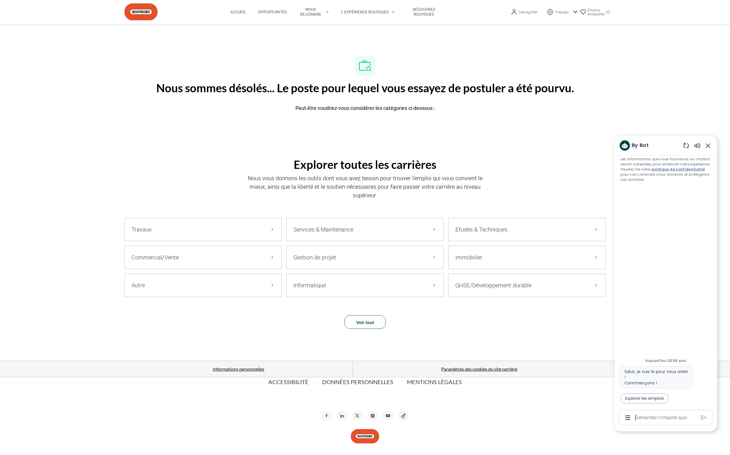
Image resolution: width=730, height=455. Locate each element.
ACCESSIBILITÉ (288, 381)
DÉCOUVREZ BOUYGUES (424, 12)
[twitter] (357, 415)
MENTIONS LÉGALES (434, 381)
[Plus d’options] (627, 417)
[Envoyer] (703, 417)
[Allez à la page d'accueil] (141, 11)
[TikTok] (403, 415)
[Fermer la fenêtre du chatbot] (708, 145)
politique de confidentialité (678, 169)
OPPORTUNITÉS (272, 12)
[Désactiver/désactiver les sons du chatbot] (697, 145)
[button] (524, 12)
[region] (666, 281)
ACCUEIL (238, 12)
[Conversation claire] (686, 145)
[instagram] (372, 415)
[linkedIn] (342, 415)
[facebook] (326, 415)
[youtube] (388, 415)
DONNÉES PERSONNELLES (357, 381)
